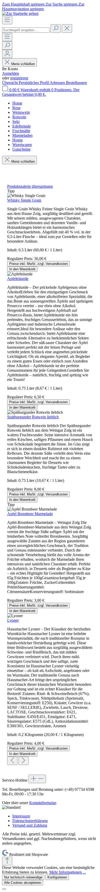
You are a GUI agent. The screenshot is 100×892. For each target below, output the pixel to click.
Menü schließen (23, 64)
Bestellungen (76, 82)
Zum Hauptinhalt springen (24, 4)
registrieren (19, 78)
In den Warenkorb (22, 269)
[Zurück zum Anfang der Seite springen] (7, 861)
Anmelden (10, 73)
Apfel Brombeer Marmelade (30, 514)
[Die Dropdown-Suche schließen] (67, 28)
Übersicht (10, 82)
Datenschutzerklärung (30, 820)
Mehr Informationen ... (67, 872)
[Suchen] (56, 28)
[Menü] (7, 20)
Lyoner (13, 620)
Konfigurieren (57, 877)
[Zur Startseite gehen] (20, 13)
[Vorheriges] (12, 760)
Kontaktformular (42, 803)
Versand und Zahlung (29, 825)
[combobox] (25, 30)
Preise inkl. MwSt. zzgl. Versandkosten (38, 264)
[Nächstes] (23, 760)
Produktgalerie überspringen (30, 186)
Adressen (58, 82)
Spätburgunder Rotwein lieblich (33, 417)
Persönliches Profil (34, 82)
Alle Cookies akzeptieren (22, 883)
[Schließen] (4, 889)
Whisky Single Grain (24, 200)
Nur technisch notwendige (23, 877)
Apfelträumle (17, 278)
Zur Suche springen (62, 4)
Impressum (21, 816)
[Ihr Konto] (7, 54)
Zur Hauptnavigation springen (43, 6)
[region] (50, 474)
